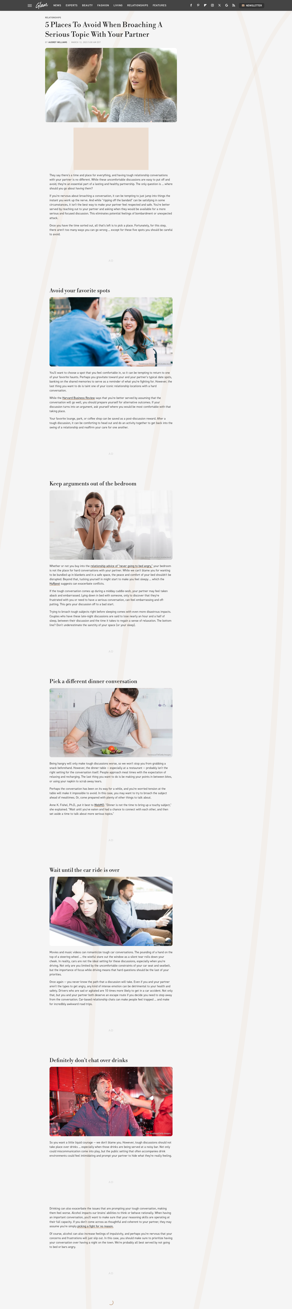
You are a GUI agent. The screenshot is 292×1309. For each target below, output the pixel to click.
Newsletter (254, 5)
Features (159, 5)
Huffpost (55, 584)
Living (118, 5)
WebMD (99, 805)
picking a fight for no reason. (95, 1226)
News (57, 5)
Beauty (87, 5)
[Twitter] (219, 6)
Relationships (137, 5)
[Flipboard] (205, 6)
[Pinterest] (198, 6)
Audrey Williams (57, 42)
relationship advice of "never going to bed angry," (122, 566)
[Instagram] (212, 6)
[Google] (226, 6)
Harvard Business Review (78, 398)
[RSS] (234, 6)
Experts (72, 5)
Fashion (103, 5)
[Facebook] (191, 6)
